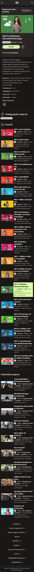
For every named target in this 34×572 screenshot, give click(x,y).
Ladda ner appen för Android (16, 532)
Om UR (16, 553)
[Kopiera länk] (4, 104)
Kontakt (16, 545)
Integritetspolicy (16, 562)
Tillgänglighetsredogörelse (16, 558)
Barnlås (17, 536)
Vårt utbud (16, 524)
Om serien (26, 10)
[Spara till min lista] (23, 47)
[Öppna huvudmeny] (2, 3)
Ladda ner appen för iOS (16, 528)
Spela (10, 47)
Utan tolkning (14, 53)
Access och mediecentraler (16, 549)
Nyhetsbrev (16, 541)
